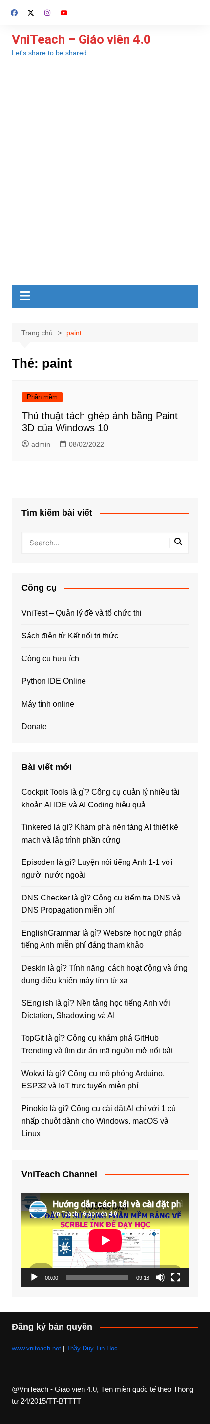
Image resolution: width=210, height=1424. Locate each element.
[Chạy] (34, 1277)
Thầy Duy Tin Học (92, 1348)
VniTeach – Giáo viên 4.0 (81, 39)
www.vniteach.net (37, 1348)
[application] (105, 1240)
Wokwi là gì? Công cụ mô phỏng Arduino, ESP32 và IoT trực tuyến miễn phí (93, 1079)
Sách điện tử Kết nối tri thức (69, 636)
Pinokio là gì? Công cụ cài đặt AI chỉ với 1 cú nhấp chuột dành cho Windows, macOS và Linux (98, 1121)
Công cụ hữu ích (50, 659)
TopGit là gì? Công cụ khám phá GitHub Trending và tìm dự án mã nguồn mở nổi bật (97, 1044)
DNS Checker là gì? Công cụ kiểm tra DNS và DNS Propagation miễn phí (101, 904)
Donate (34, 726)
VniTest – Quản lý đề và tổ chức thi (81, 613)
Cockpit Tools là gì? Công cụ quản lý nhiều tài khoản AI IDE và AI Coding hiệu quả (100, 798)
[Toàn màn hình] (176, 1277)
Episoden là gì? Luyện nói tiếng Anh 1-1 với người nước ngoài (97, 868)
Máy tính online (47, 704)
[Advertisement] (105, 175)
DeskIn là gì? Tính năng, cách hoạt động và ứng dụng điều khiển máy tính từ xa (104, 974)
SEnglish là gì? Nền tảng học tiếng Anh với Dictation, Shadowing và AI (95, 1009)
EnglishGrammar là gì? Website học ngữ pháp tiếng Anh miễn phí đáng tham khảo (101, 939)
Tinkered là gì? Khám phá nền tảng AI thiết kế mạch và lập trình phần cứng (99, 833)
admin (40, 444)
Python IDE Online (53, 681)
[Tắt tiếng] (160, 1277)
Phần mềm (42, 397)
